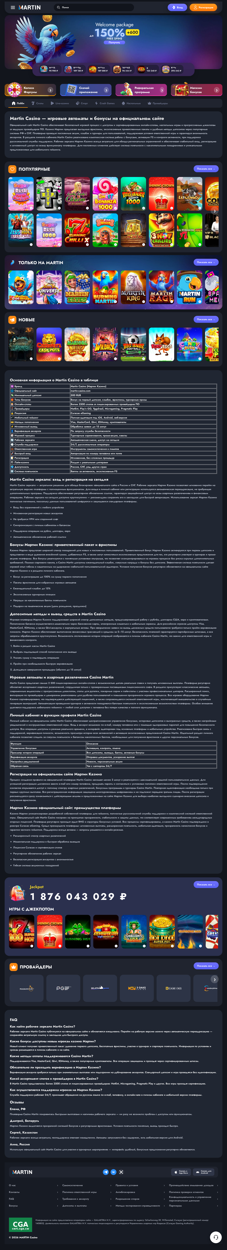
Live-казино (62, 103)
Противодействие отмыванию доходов (193, 1185)
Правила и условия (140, 1185)
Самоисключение (86, 1185)
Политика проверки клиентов (193, 1192)
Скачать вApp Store (183, 1172)
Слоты (40, 103)
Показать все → (206, 169)
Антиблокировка (140, 1192)
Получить (114, 42)
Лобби (20, 103)
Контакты (33, 1192)
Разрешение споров (140, 1199)
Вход (180, 7)
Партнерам (193, 1205)
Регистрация (206, 7)
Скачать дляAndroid (206, 1172)
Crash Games (107, 103)
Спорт (84, 103)
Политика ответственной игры (86, 1192)
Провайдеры (160, 103)
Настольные (134, 103)
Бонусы (33, 1205)
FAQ (33, 1199)
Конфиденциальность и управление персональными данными (193, 1198)
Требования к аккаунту (86, 1199)
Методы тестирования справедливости (140, 1205)
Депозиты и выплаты (86, 1205)
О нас (33, 1185)
